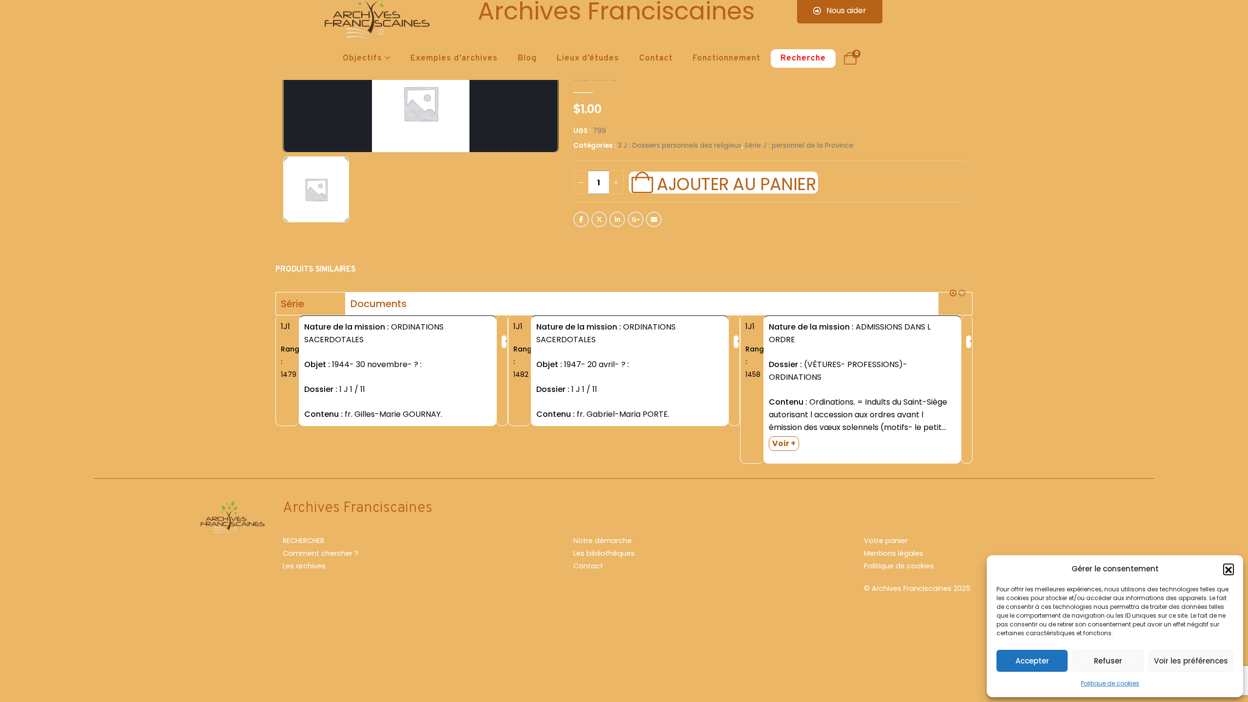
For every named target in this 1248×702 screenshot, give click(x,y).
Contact (656, 58)
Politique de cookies (1110, 683)
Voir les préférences (1191, 661)
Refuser (1108, 661)
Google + (636, 219)
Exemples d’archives (454, 58)
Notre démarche (602, 541)
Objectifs (362, 58)
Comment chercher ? (320, 553)
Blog (527, 58)
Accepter (1032, 661)
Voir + (784, 443)
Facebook (581, 219)
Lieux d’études (588, 58)
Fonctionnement (726, 58)
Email (654, 219)
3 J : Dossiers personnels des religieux (679, 145)
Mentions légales (893, 553)
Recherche (803, 58)
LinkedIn (617, 219)
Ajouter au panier (736, 183)
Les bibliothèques (604, 553)
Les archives (304, 566)
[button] (1228, 569)
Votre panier (886, 541)
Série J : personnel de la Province (799, 145)
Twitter (599, 219)
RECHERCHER (303, 541)
